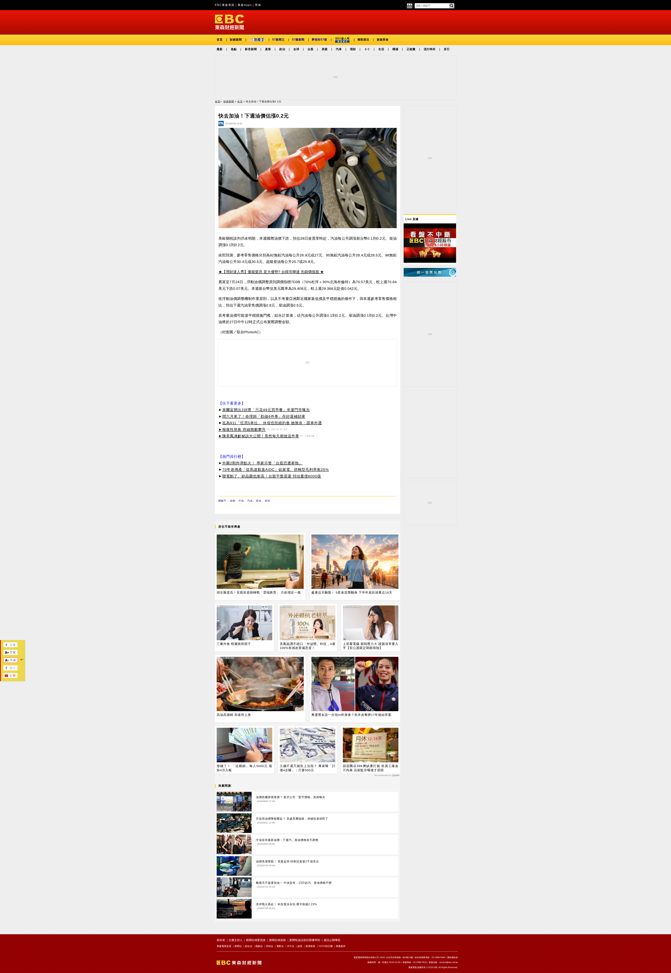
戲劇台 (259, 946)
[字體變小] (10, 661)
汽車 (339, 49)
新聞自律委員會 (256, 940)
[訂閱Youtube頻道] (10, 677)
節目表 (221, 940)
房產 (325, 49)
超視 (299, 946)
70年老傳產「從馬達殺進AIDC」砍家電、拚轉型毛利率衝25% (275, 469)
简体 (258, 4)
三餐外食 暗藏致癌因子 (234, 644)
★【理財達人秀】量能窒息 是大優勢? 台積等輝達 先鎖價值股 (268, 272)
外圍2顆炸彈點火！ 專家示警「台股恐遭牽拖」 (262, 463)
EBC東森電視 (225, 4)
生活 (381, 49)
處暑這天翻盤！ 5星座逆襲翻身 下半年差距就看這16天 (351, 592)
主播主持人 (236, 940)
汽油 (249, 500)
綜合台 (248, 946)
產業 (268, 49)
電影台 (280, 946)
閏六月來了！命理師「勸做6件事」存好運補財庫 (263, 416)
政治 (282, 49)
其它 (447, 49)
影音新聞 (251, 49)
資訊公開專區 (332, 940)
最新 (220, 49)
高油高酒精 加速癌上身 (234, 715)
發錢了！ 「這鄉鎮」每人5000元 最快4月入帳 (244, 768)
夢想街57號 (319, 39)
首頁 (220, 39)
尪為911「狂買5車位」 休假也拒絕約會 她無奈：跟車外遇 (272, 423)
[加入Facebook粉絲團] (10, 669)
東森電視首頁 (224, 946)
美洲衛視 (310, 946)
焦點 (234, 49)
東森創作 (341, 946)
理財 (353, 49)
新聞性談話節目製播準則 (304, 940)
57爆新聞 (298, 39)
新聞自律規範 (277, 940)
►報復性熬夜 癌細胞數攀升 (242, 429)
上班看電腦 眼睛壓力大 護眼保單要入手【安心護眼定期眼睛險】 (370, 646)
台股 (310, 49)
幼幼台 (269, 946)
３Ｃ (367, 49)
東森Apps (245, 4)
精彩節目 (363, 39)
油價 (232, 500)
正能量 (411, 49)
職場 (395, 49)
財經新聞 (236, 39)
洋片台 (290, 946)
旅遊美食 (383, 39)
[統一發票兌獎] (430, 275)
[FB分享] (10, 646)
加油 (267, 500)
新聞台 (238, 946)
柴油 (258, 500)
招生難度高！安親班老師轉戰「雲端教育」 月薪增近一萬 (259, 592)
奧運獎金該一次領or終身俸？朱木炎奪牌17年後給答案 (351, 715)
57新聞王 (278, 39)
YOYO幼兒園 (325, 946)
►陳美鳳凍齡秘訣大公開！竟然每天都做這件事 (258, 436)
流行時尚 (430, 49)
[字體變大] (10, 653)
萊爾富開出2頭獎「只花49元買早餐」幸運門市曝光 (266, 410)
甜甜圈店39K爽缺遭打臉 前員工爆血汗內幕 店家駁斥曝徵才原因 (370, 768)
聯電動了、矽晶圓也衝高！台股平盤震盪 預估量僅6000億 (271, 476)
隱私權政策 (452, 957)
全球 (296, 49)
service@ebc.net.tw (448, 962)
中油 (241, 500)
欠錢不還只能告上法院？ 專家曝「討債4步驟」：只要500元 (307, 768)
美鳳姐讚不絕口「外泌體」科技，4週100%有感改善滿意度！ (307, 646)
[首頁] (229, 21)
